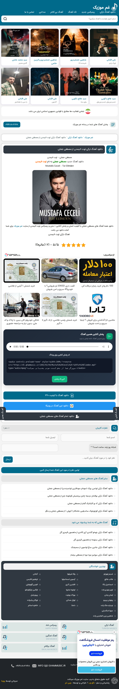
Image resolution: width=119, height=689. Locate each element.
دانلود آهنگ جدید (75, 162)
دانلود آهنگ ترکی (107, 12)
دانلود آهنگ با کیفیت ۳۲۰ (57, 395)
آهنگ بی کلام (57, 12)
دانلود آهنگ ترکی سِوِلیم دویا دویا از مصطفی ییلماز (91, 555)
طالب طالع (109, 579)
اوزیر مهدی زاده (107, 590)
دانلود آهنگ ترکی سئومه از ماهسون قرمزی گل (93, 540)
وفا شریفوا (71, 574)
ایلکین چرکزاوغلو (31, 590)
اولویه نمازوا (70, 590)
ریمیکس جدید (88, 12)
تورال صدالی (70, 600)
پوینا (3, 681)
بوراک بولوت (70, 595)
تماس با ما (29, 12)
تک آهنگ (72, 12)
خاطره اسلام (33, 605)
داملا (73, 605)
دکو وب (91, 683)
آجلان (35, 574)
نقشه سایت (76, 665)
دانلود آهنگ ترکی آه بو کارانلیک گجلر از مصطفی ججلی (90, 503)
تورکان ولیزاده (32, 600)
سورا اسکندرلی (107, 610)
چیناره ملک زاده (107, 605)
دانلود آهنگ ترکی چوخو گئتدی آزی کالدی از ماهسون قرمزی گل (86, 532)
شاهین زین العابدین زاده (103, 616)
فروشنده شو (96, 670)
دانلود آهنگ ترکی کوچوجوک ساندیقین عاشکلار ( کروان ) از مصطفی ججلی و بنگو (79, 511)
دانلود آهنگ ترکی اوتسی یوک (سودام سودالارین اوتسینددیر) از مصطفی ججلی (80, 488)
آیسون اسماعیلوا (68, 579)
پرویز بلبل (34, 595)
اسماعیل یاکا (108, 584)
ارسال (8, 459)
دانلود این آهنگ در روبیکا (57, 406)
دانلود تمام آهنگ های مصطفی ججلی (57, 416)
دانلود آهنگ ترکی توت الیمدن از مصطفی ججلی (80, 149)
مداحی (42, 12)
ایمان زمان (108, 595)
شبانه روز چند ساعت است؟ (103, 447)
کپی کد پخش (59, 379)
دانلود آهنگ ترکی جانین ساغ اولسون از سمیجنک (92, 547)
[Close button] (114, 632)
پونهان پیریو (108, 600)
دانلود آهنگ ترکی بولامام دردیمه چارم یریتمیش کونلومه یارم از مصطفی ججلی (80, 496)
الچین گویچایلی (32, 584)
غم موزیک (105, 7)
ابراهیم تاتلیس (32, 579)
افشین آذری (70, 584)
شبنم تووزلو (108, 574)
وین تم (68, 683)
